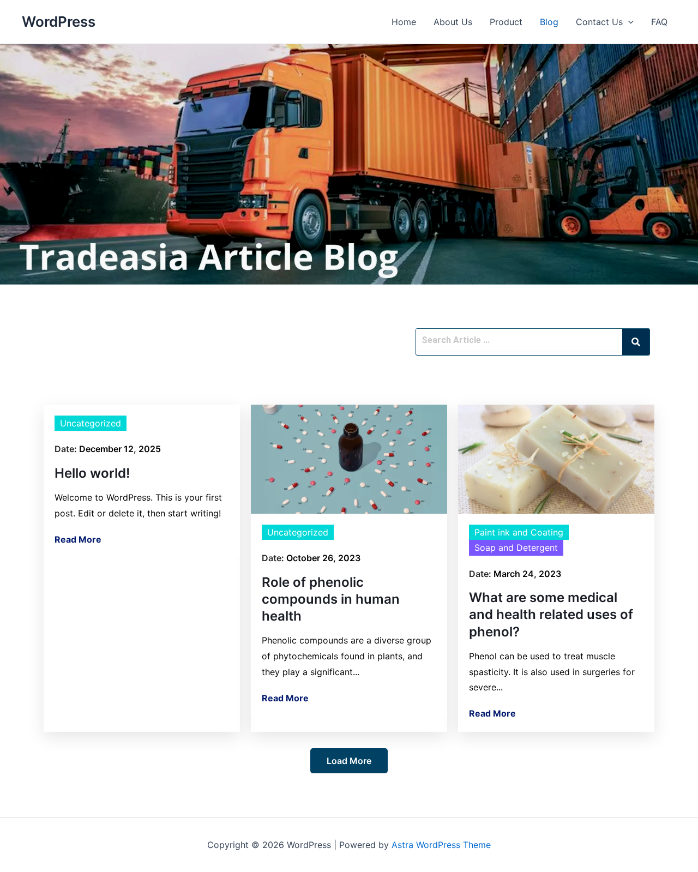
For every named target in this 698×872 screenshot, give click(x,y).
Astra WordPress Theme (441, 844)
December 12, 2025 (120, 448)
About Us (453, 21)
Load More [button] (349, 760)
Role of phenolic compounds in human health (331, 599)
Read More (78, 539)
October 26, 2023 (323, 557)
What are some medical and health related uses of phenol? (551, 614)
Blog (549, 21)
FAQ (659, 21)
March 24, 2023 (527, 573)
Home (404, 21)
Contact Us (599, 21)
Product (506, 21)
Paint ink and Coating (518, 532)
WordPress (58, 21)
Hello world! (92, 473)
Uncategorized (90, 423)
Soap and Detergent (516, 547)
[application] (628, 22)
